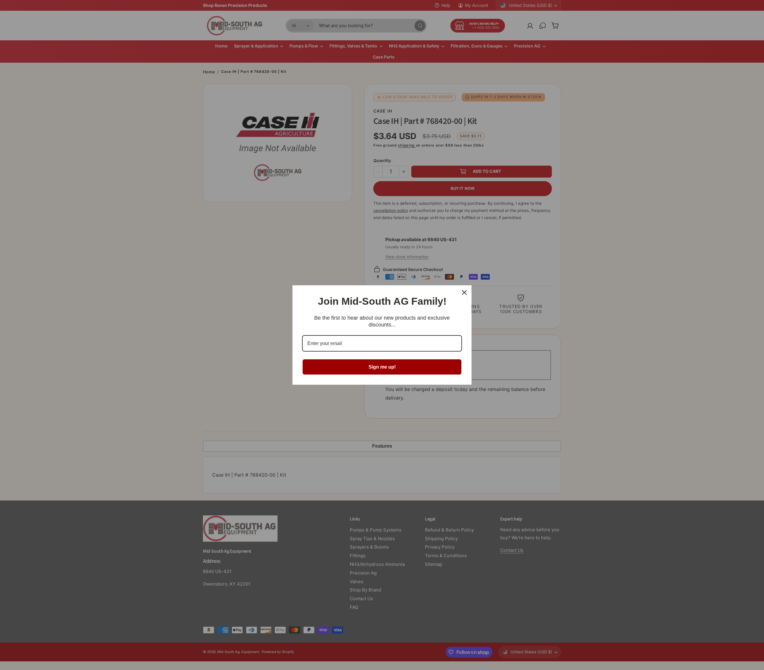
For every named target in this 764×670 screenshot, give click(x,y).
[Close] (464, 292)
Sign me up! (382, 366)
